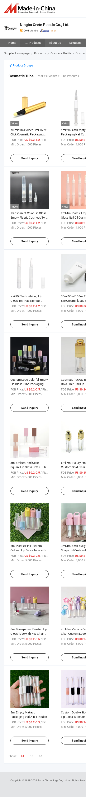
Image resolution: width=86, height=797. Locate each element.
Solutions (75, 43)
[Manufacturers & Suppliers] (30, 8)
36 (31, 756)
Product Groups (22, 65)
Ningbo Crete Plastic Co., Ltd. (44, 25)
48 (40, 756)
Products (35, 43)
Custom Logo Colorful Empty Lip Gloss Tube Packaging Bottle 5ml (29, 384)
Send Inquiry (29, 158)
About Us (55, 43)
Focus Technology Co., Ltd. (53, 780)
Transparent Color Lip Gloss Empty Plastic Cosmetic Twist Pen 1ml (29, 217)
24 (22, 756)
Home (12, 43)
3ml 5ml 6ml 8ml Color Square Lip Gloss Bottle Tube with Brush (28, 467)
